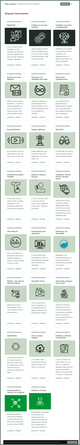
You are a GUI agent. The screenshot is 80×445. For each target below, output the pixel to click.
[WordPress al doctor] (40, 401)
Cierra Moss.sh (12, 231)
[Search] (71, 4)
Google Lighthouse (38, 129)
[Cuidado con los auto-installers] (40, 38)
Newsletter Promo (38, 281)
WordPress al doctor (38, 390)
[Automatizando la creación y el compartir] (16, 403)
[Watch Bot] (64, 140)
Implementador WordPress (14, 21)
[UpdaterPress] (16, 346)
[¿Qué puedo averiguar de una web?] (64, 294)
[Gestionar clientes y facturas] (40, 187)
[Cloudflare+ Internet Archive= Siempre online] (64, 189)
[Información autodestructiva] (64, 90)
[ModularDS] (16, 36)
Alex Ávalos (10, 4)
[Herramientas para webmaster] (40, 244)
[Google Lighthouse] (40, 140)
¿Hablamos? (65, 4)
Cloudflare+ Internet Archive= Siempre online (63, 177)
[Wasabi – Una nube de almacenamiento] (16, 294)
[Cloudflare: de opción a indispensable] (64, 38)
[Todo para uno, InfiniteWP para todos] (40, 90)
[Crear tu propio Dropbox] (40, 348)
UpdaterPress (12, 336)
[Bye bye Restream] (16, 140)
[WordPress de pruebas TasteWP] (16, 187)
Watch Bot (59, 129)
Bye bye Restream (13, 129)
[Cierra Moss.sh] (16, 242)
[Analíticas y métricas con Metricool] (64, 348)
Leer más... (57, 442)
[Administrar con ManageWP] (64, 244)
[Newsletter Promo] (40, 292)
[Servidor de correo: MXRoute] (16, 90)
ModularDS (11, 25)
